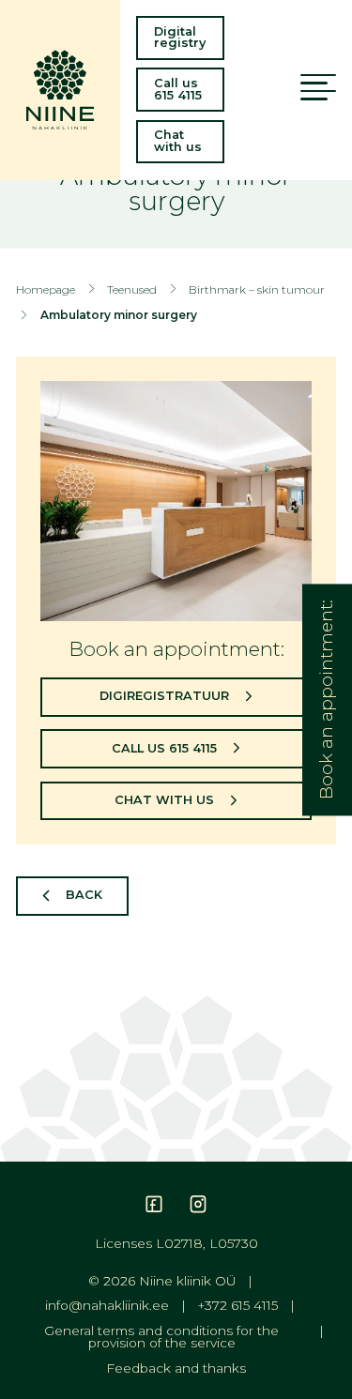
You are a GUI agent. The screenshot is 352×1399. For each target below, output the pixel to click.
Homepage (45, 289)
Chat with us (178, 141)
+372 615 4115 (238, 1306)
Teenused (132, 289)
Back (84, 895)
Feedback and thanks (176, 1369)
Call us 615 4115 (178, 89)
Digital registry (180, 37)
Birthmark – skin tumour (257, 289)
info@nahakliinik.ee (107, 1306)
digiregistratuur (164, 696)
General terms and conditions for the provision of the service (161, 1337)
